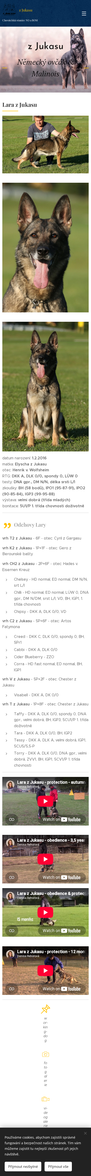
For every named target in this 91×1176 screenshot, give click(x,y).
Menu (84, 13)
